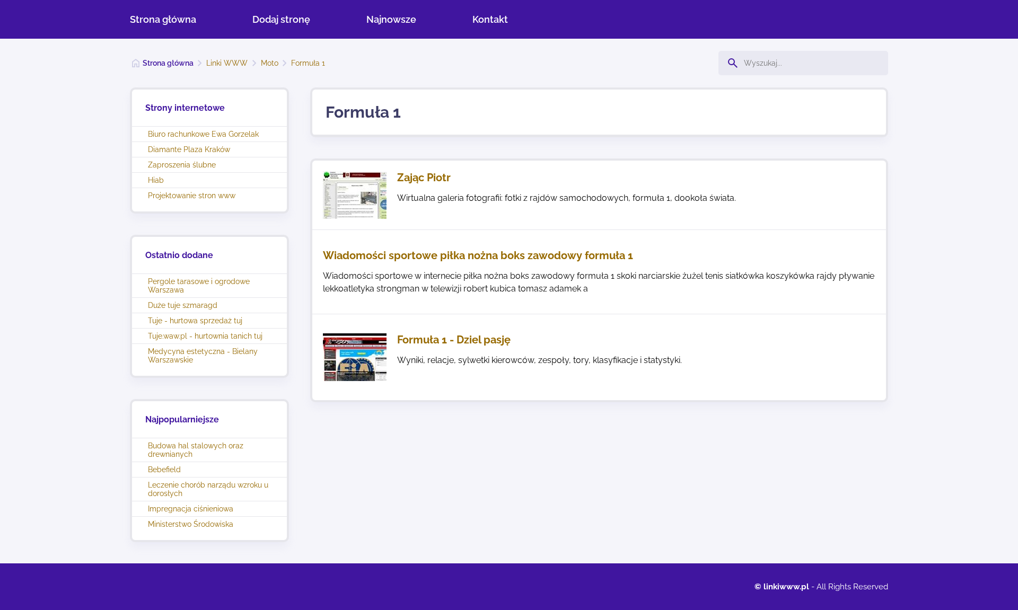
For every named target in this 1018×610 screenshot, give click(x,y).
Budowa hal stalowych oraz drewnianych (195, 449)
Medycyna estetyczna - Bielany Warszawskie (203, 355)
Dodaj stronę (281, 19)
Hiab (156, 180)
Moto (269, 63)
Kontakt (490, 19)
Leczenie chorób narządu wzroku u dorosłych (208, 489)
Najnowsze (391, 19)
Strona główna (163, 19)
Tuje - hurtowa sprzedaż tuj (195, 320)
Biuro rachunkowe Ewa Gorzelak (203, 134)
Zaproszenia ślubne (182, 165)
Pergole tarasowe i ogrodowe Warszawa (199, 285)
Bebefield (164, 469)
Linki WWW (227, 63)
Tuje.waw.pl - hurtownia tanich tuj (205, 336)
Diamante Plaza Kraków (189, 149)
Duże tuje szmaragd (182, 305)
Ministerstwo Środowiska (190, 524)
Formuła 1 (308, 63)
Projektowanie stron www (191, 195)
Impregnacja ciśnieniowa (190, 509)
